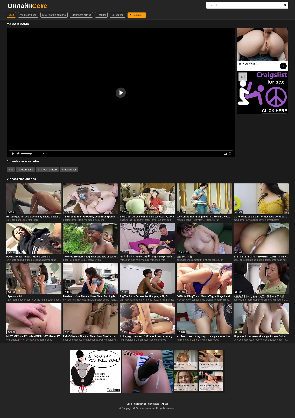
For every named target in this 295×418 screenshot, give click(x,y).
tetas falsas (132, 219)
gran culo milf (132, 259)
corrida (67, 299)
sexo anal (17, 219)
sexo (236, 259)
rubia (80, 219)
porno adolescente (23, 299)
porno (241, 219)
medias (181, 219)
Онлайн (16, 6)
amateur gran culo (161, 219)
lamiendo (93, 339)
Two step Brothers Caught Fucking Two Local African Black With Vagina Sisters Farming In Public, (90, 256)
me (235, 219)
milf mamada (79, 299)
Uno (236, 339)
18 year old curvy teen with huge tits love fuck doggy (261, 336)
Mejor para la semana (54, 15)
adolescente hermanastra (265, 219)
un (121, 299)
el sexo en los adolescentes (268, 339)
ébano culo (81, 259)
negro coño (16, 259)
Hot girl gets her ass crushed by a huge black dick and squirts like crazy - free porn (33, 216)
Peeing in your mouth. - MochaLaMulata (28, 256)
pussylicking (240, 299)
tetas (208, 219)
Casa (11, 15)
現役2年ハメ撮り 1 (187, 256)
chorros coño (49, 259)
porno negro (40, 299)
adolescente (69, 219)
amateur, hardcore (48, 169)
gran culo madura (273, 299)
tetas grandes (166, 299)
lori (221, 259)
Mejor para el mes (81, 15)
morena (128, 299)
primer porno (25, 339)
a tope (287, 299)
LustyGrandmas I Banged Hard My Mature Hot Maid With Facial (204, 216)
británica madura (223, 299)
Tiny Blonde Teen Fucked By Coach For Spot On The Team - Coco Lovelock (90, 216)
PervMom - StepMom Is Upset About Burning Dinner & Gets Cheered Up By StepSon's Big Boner (90, 296)
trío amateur (142, 339)
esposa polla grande (202, 299)
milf (122, 259)
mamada (89, 219)
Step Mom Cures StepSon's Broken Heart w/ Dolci (147, 216)
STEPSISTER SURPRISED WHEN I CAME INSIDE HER (261, 256)
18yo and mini (14, 296)
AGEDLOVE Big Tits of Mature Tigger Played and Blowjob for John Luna (204, 296)
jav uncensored (211, 259)
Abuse (164, 403)
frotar (215, 219)
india (196, 339)
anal (11, 169)
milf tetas (145, 219)
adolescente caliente (251, 259)
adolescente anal (78, 339)
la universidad (127, 339)
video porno (39, 339)
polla (36, 219)
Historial (101, 15)
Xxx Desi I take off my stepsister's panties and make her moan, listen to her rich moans (204, 336)
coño (49, 339)
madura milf (147, 259)
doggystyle (185, 299)
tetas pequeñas (56, 299)
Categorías (117, 15)
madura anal (69, 169)
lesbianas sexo (158, 339)
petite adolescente (109, 339)
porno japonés (255, 299)
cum (247, 219)
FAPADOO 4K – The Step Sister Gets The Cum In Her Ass (90, 336)
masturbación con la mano (101, 299)
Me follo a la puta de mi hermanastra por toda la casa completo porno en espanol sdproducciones (261, 216)
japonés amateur (192, 259)
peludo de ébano (32, 259)
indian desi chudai (210, 339)
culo (8, 219)
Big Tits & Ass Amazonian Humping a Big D (143, 296)
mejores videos (28, 15)
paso (122, 219)
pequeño (99, 219)
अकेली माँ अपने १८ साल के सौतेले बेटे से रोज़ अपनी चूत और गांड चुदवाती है (147, 256)
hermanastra (184, 339)
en (7, 259)
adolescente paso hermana (278, 259)
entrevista (11, 339)
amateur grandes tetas (145, 299)
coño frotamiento (195, 219)
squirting (27, 219)
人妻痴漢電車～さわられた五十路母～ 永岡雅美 (259, 296)
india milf (160, 259)
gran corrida (94, 259)
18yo (9, 299)
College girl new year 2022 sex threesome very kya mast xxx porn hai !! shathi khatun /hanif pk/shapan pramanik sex (147, 336)
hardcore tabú (25, 169)
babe (179, 259)
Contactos (153, 403)
